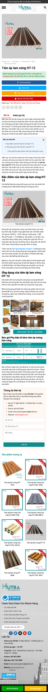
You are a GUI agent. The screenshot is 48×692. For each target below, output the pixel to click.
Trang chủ (5, 61)
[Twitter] (15, 633)
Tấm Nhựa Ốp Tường (28, 61)
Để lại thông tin (12, 688)
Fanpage (6, 76)
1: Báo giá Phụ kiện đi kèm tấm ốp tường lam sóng (25, 151)
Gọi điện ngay (35, 688)
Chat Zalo (25, 88)
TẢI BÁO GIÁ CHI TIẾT (12, 627)
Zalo (15, 76)
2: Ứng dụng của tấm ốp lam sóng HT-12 (19, 147)
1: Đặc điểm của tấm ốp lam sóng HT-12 (19, 144)
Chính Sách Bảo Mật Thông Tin (15, 615)
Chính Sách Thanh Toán (13, 611)
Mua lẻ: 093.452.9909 (25, 99)
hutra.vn (12, 670)
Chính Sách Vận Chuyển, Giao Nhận (17, 618)
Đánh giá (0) (19, 115)
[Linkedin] (29, 633)
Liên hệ (24, 444)
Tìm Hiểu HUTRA (10, 607)
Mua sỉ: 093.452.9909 (25, 93)
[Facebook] (11, 633)
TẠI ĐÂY (19, 647)
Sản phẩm (15, 61)
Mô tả (6, 115)
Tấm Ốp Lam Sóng (10, 64)
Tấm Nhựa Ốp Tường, (18, 103)
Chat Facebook (25, 82)
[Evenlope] (20, 633)
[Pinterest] (25, 633)
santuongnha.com (17, 667)
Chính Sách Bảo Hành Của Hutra (15, 622)
